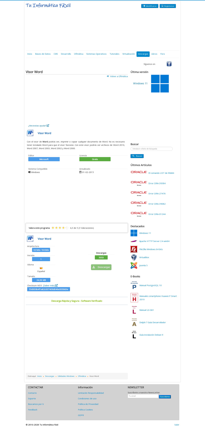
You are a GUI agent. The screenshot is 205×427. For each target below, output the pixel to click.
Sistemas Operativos (96, 53)
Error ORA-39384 (157, 183)
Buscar (139, 156)
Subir (176, 424)
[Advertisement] (102, 29)
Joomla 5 (143, 265)
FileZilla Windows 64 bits (151, 249)
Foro (162, 53)
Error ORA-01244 (157, 214)
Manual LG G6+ (146, 310)
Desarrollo (66, 53)
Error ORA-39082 (157, 203)
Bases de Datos (43, 53)
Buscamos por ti (36, 404)
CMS (56, 53)
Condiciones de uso (87, 398)
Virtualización (128, 53)
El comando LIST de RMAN (161, 173)
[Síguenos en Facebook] (169, 63)
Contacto (32, 392)
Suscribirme (165, 397)
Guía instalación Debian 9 (151, 334)
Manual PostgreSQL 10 (150, 285)
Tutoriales (114, 53)
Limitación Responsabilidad (91, 392)
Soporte (32, 398)
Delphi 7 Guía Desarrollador (152, 322)
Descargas (143, 53)
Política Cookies (85, 409)
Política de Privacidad (88, 404)
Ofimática (78, 53)
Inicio (29, 53)
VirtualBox (144, 257)
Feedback (32, 409)
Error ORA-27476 (157, 193)
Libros (154, 53)
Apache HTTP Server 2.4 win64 (154, 241)
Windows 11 (145, 233)
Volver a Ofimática (119, 76)
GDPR (81, 415)
